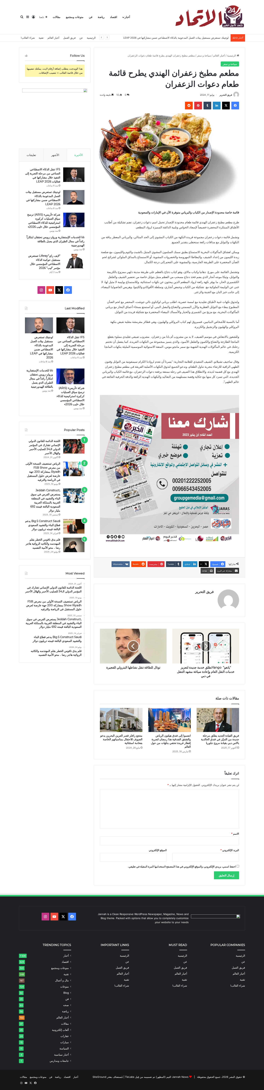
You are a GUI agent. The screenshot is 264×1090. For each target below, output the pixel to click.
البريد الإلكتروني (229, 850)
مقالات (56, 17)
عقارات (64, 1036)
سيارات (64, 1042)
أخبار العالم (53, 37)
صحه (66, 1005)
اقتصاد (113, 17)
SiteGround (99, 1076)
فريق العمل (69, 37)
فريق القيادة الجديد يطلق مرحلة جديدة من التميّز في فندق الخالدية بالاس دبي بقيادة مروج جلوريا (220, 739)
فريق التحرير (226, 94)
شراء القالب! (28, 37)
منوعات (64, 986)
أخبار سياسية (61, 1054)
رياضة (101, 17)
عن (81, 37)
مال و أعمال (62, 980)
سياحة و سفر (204, 55)
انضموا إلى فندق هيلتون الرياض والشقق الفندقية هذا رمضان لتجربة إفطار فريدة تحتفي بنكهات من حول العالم (171, 741)
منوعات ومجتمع (74, 17)
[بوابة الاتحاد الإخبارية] (209, 17)
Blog (66, 992)
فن (90, 17)
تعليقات (31, 155)
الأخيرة (78, 155)
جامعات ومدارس (59, 1060)
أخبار (127, 17)
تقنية (41, 37)
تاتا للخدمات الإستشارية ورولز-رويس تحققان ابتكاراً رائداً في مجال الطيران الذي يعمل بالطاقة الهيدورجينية (55, 241)
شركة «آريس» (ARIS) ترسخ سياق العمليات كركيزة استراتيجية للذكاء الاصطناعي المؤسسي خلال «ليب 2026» (70, 396)
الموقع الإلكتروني (158, 850)
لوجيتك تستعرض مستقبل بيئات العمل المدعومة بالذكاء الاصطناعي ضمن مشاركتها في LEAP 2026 (176, 37)
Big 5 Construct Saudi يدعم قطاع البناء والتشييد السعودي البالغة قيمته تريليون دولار (42, 525)
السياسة (64, 1048)
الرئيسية (91, 37)
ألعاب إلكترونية (60, 1029)
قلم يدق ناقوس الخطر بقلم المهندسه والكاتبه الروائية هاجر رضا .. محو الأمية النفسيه (43, 543)
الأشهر (55, 155)
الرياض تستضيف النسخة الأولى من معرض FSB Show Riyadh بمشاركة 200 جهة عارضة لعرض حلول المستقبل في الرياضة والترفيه (43, 472)
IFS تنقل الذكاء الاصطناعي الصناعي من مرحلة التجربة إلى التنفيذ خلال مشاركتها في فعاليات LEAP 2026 (70, 345)
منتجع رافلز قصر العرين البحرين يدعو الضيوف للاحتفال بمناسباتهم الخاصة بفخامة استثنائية (121, 739)
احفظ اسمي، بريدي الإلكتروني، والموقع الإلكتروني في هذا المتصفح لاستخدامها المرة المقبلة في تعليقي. (182, 866)
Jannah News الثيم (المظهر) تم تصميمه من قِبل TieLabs (156, 1076)
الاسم (235, 833)
